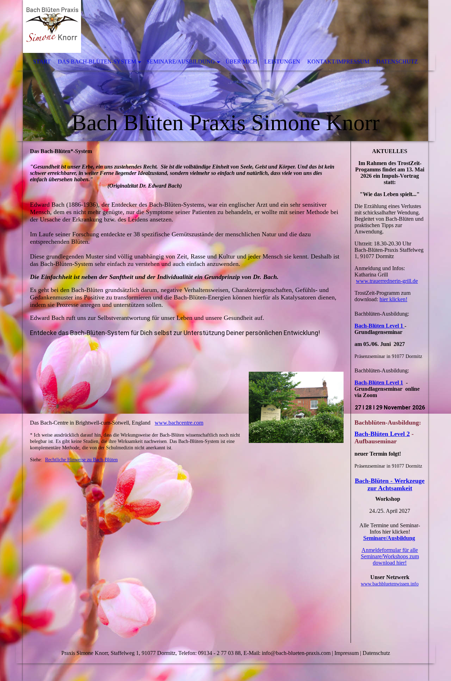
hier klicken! (393, 299)
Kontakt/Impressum (338, 62)
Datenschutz (397, 62)
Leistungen (282, 62)
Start (42, 62)
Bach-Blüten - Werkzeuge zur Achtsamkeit (390, 484)
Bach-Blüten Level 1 (379, 326)
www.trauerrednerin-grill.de (387, 281)
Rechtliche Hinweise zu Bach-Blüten (81, 459)
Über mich (241, 62)
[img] (225, 70)
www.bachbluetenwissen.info (390, 583)
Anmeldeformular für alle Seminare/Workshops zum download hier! (390, 556)
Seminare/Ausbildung (181, 62)
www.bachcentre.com (179, 423)
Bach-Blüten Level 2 (382, 433)
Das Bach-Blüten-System (97, 62)
